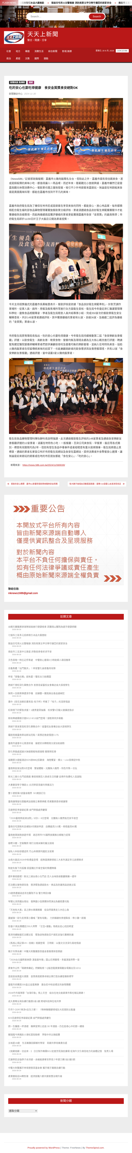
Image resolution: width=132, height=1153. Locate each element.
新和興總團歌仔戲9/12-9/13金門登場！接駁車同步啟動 (35, 718)
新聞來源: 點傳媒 (17, 82)
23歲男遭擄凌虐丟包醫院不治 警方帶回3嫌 (29, 893)
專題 (27, 51)
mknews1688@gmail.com (23, 593)
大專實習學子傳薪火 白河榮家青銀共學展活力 (31, 784)
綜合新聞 (52, 51)
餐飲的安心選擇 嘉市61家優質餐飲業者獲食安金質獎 (34, 484)
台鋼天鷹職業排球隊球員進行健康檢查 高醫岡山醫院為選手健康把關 (42, 626)
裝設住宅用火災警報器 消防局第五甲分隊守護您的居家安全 (58, 2)
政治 (8, 58)
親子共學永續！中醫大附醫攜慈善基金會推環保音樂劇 (35, 951)
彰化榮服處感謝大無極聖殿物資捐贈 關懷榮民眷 (32, 751)
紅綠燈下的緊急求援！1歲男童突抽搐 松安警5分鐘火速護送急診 (41, 710)
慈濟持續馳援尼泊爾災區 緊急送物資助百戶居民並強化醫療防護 (41, 934)
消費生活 (38, 51)
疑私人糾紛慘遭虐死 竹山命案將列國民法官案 (31, 851)
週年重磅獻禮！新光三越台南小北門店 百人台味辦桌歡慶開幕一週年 (42, 876)
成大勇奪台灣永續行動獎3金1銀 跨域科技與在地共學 (34, 1001)
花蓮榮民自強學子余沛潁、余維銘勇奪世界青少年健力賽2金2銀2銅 (41, 1059)
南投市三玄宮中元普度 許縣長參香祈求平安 (30, 651)
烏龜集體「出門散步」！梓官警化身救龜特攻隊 (32, 668)
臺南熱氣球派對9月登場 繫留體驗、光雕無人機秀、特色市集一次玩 (42, 768)
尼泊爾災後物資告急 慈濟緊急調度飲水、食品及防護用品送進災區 (42, 884)
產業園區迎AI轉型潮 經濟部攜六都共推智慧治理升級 (35, 1076)
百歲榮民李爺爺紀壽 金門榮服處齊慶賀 (27, 810)
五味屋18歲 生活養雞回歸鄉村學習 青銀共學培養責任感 (37, 1043)
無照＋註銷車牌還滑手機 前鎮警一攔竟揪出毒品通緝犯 (36, 693)
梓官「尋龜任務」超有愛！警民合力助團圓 (29, 676)
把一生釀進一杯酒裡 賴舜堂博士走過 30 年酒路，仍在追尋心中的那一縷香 (46, 1026)
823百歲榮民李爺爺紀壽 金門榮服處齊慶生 (29, 1018)
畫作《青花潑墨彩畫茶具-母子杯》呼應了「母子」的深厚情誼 (39, 701)
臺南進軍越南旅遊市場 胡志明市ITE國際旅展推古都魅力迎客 (39, 835)
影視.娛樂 (67, 51)
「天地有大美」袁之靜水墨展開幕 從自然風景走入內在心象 (38, 909)
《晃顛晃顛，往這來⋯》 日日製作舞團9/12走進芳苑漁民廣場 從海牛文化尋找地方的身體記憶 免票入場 (60, 1051)
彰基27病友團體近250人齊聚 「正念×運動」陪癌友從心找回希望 (40, 926)
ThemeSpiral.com (95, 1147)
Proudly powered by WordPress (44, 1147)
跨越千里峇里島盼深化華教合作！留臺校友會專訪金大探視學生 (40, 726)
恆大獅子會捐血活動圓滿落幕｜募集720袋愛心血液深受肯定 (95, 484)
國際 (36, 58)
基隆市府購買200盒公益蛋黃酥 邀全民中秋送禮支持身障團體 (39, 984)
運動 (46, 58)
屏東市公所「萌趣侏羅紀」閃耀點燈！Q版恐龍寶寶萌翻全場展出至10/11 (44, 968)
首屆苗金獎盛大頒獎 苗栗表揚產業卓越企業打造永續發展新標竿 (41, 976)
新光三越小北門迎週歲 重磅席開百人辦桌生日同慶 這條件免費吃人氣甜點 (45, 776)
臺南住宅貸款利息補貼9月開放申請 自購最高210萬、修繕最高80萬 (42, 826)
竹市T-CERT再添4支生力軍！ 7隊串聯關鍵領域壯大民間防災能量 (41, 1009)
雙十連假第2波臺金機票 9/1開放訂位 (27, 793)
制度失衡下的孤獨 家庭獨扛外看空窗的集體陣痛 (32, 868)
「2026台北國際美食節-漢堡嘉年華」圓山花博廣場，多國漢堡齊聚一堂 (44, 959)
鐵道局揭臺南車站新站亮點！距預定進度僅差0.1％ (33, 735)
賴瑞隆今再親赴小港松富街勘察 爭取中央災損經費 (34, 1034)
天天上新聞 (43, 34)
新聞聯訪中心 (16, 93)
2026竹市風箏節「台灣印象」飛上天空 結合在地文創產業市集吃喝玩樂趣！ (46, 993)
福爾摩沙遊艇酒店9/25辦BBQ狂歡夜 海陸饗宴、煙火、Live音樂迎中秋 (44, 760)
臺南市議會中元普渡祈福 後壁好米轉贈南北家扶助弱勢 (36, 743)
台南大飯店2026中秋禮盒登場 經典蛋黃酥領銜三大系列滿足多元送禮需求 (45, 859)
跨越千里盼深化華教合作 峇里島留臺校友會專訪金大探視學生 (39, 685)
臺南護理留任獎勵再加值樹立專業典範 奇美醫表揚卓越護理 (37, 801)
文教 (27, 58)
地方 (18, 51)
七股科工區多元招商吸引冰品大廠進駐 (27, 635)
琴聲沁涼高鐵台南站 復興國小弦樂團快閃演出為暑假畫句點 (38, 901)
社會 (8, 51)
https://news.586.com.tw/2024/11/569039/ (44, 465)
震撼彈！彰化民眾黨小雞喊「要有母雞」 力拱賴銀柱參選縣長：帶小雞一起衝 (47, 918)
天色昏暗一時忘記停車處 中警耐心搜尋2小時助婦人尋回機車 (39, 660)
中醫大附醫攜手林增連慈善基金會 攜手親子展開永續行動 (36, 1068)
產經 (18, 58)
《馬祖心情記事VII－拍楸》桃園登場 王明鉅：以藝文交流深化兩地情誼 (44, 943)
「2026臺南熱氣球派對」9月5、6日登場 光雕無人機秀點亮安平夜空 (43, 818)
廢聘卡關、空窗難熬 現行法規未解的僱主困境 (31, 843)
